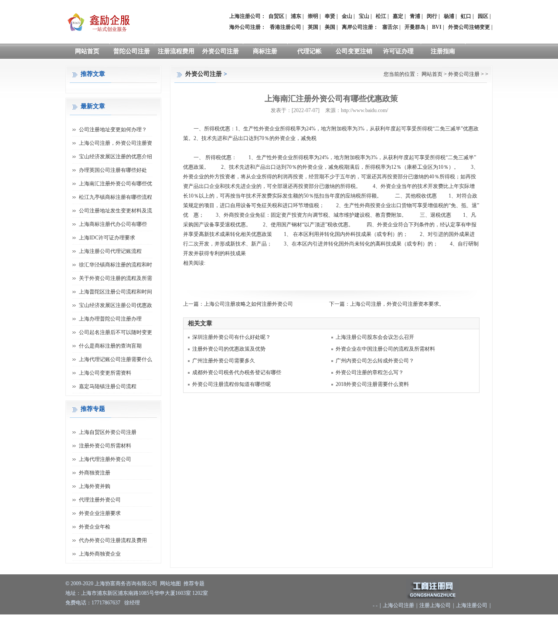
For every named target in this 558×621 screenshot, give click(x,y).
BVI (437, 27)
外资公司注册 (220, 51)
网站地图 (170, 583)
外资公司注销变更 (469, 27)
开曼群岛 (415, 27)
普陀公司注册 (131, 51)
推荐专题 (194, 583)
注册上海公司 (435, 605)
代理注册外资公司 (100, 500)
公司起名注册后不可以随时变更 (115, 332)
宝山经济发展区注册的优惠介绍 (115, 157)
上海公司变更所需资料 (105, 373)
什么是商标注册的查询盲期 (110, 346)
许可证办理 (398, 51)
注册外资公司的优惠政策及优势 (228, 349)
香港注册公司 (285, 27)
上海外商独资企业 (100, 554)
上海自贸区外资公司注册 (107, 432)
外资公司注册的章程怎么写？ (370, 372)
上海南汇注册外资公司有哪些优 (115, 184)
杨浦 (449, 16)
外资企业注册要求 (100, 513)
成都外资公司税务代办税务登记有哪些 (236, 372)
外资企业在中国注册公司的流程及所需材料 (385, 349)
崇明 (313, 16)
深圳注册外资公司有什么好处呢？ (231, 337)
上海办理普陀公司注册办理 (110, 319)
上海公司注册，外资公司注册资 (115, 143)
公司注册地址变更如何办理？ (113, 129)
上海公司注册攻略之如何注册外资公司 (248, 304)
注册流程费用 (176, 51)
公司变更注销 (354, 51)
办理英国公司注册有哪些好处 (113, 170)
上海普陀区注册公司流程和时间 (115, 292)
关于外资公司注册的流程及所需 (115, 278)
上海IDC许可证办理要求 (107, 238)
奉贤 (330, 16)
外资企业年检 (94, 527)
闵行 (432, 16)
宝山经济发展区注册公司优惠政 (115, 305)
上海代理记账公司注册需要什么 (115, 359)
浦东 (296, 16)
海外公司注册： (247, 27)
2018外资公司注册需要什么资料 (372, 384)
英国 (313, 27)
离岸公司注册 (357, 27)
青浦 (415, 16)
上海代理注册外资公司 (105, 459)
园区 (483, 16)
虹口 (466, 16)
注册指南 (443, 51)
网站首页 (87, 51)
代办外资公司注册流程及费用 (113, 540)
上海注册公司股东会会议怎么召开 (375, 337)
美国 (330, 27)
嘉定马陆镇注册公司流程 (107, 386)
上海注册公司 (471, 605)
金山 (347, 16)
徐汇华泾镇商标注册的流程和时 (115, 265)
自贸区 (276, 16)
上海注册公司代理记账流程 (110, 251)
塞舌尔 (390, 27)
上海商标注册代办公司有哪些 (113, 224)
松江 (381, 16)
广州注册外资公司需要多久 (223, 361)
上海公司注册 (398, 605)
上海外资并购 (94, 486)
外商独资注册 (94, 473)
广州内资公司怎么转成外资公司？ (375, 361)
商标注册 (265, 51)
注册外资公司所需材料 (105, 446)
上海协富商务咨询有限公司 (126, 583)
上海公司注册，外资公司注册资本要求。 (397, 304)
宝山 (364, 16)
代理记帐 (309, 51)
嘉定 (398, 16)
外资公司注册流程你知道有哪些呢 (231, 384)
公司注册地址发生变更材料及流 (115, 211)
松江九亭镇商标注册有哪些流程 (115, 197)
